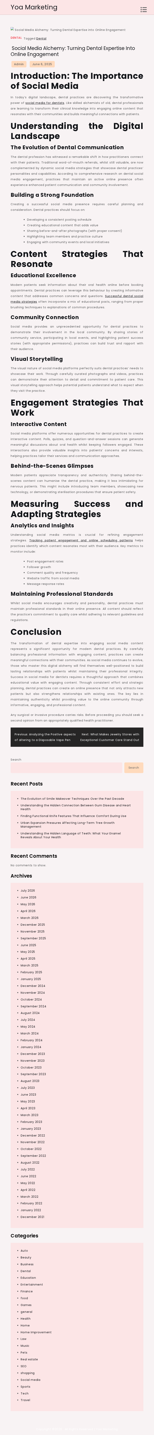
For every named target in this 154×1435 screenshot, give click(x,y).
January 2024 (31, 1047)
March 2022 (29, 1197)
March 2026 (29, 918)
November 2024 (33, 993)
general (26, 1312)
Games (26, 1305)
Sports (25, 1387)
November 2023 (33, 1061)
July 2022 (28, 1169)
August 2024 (30, 1013)
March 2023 (29, 1115)
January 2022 (31, 1210)
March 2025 (29, 965)
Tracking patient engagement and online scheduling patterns (81, 540)
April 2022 (28, 1190)
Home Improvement (36, 1332)
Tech (24, 1393)
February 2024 (32, 1040)
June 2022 (28, 1176)
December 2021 (32, 1217)
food (24, 1298)
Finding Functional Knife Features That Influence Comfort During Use (73, 816)
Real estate (29, 1359)
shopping (28, 1373)
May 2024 (28, 1027)
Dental (16, 38)
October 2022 (31, 1149)
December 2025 (33, 925)
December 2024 (33, 986)
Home (25, 1325)
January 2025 (31, 979)
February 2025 (31, 972)
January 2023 (31, 1129)
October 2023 (31, 1068)
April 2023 (28, 1108)
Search (16, 760)
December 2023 (33, 1054)
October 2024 (31, 1000)
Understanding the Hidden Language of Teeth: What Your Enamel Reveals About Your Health (71, 835)
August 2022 (30, 1163)
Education (28, 1278)
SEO (23, 1366)
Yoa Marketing (34, 7)
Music (25, 1346)
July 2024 (28, 1020)
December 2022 (33, 1136)
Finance (27, 1291)
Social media (30, 1380)
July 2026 (28, 891)
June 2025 (28, 945)
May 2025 (28, 952)
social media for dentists (44, 103)
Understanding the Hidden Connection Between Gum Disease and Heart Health (76, 807)
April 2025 (28, 959)
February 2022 (31, 1203)
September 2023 (33, 1074)
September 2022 (33, 1156)
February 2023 (31, 1122)
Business (27, 1264)
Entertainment (32, 1285)
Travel (25, 1400)
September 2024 (33, 1006)
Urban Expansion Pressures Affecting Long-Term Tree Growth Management (67, 825)
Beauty (26, 1257)
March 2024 (30, 1033)
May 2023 (28, 1101)
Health (25, 1319)
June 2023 (28, 1095)
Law (23, 1339)
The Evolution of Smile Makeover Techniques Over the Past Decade (72, 799)
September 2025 (33, 938)
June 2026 (28, 897)
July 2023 (28, 1088)
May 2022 (28, 1183)
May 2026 (28, 904)
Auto (24, 1251)
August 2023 (30, 1081)
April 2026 (28, 911)
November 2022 (33, 1142)
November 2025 (33, 932)
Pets (24, 1353)
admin (19, 64)
